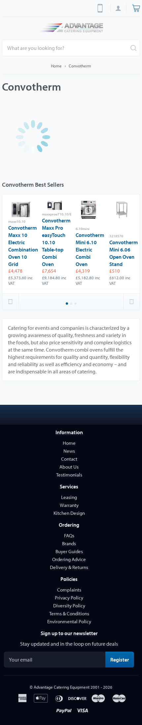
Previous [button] (10, 301)
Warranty (69, 505)
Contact (69, 459)
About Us (69, 467)
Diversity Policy (69, 605)
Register (122, 659)
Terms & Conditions (69, 613)
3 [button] (76, 304)
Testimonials (69, 475)
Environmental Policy (69, 621)
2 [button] (71, 304)
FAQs (69, 535)
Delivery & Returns (69, 567)
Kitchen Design (69, 513)
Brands (69, 543)
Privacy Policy (69, 597)
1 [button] (67, 304)
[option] (21, 244)
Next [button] (131, 301)
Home (56, 65)
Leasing (69, 497)
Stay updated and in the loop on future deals (69, 643)
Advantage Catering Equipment (61, 687)
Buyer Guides (69, 551)
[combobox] (71, 48)
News (69, 451)
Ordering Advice (69, 559)
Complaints (69, 590)
